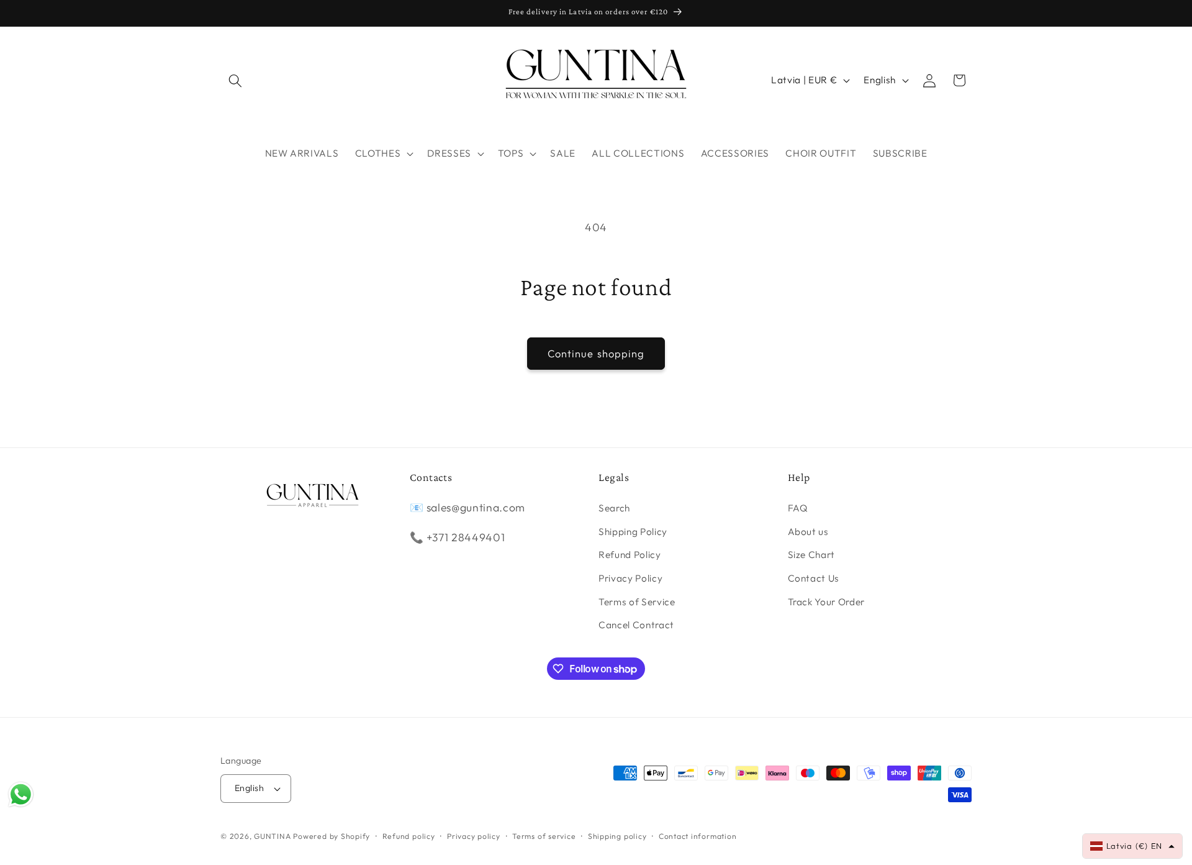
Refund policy (408, 836)
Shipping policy (617, 836)
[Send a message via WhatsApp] (20, 794)
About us (808, 532)
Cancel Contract (636, 625)
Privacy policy (473, 836)
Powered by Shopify (331, 836)
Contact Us (814, 578)
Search (614, 508)
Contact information (698, 836)
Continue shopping (596, 353)
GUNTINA (272, 836)
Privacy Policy (630, 578)
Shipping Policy (632, 532)
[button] (235, 80)
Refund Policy (629, 555)
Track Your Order (826, 602)
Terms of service (544, 836)
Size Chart (812, 555)
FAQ (798, 508)
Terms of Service (636, 602)
